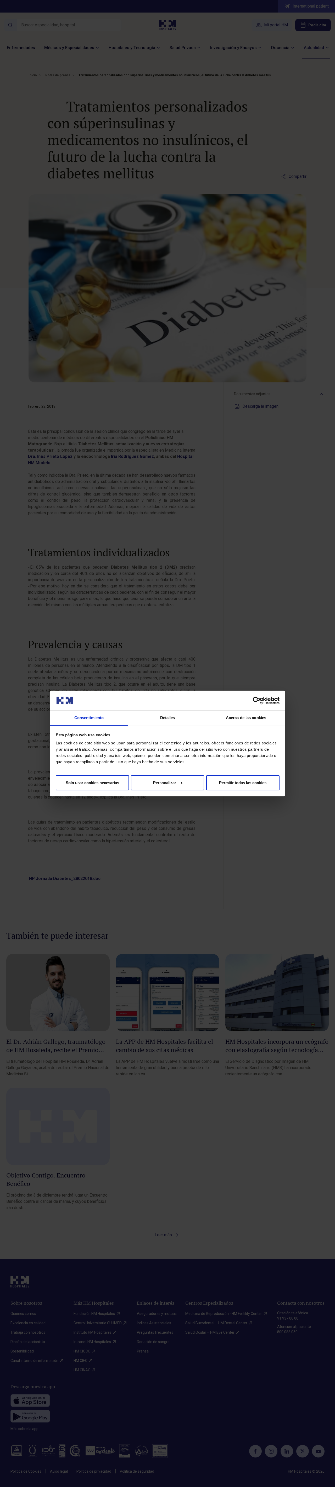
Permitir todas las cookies (242, 782)
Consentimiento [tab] (89, 717)
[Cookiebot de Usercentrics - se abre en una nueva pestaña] (257, 700)
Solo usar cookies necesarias (92, 782)
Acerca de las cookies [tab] (246, 717)
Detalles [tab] (167, 717)
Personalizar (164, 782)
